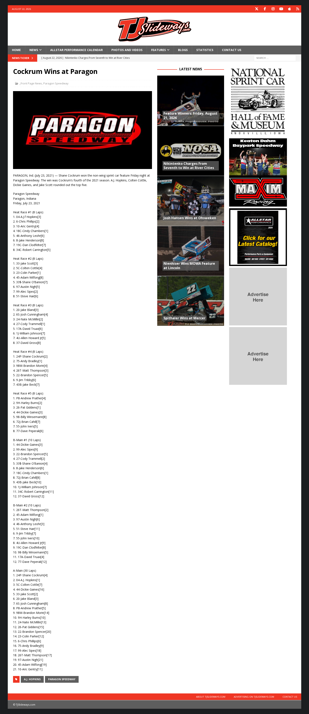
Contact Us (231, 50)
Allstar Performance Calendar (76, 50)
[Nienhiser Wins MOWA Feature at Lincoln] (190, 251)
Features (158, 50)
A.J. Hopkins (32, 679)
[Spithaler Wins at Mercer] (190, 301)
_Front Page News (30, 83)
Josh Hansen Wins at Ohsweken (190, 218)
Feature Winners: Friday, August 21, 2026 (190, 115)
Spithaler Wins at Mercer (184, 318)
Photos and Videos (127, 50)
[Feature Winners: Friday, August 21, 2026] (190, 101)
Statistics (204, 50)
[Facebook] (264, 9)
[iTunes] (289, 9)
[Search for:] (275, 58)
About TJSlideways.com (210, 696)
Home (16, 50)
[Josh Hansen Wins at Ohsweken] (190, 201)
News (33, 50)
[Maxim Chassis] (258, 204)
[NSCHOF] (258, 134)
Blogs (183, 50)
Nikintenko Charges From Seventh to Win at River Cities (189, 165)
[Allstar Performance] (258, 264)
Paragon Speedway (56, 83)
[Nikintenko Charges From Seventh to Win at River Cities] (190, 151)
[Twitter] (256, 9)
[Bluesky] (297, 9)
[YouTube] (281, 9)
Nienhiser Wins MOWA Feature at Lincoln (189, 265)
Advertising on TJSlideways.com (254, 696)
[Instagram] (273, 9)
